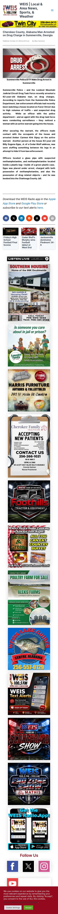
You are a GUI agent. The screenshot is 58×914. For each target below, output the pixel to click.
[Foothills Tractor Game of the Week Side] (29, 501)
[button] (6, 218)
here (40, 207)
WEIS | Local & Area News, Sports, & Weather (31, 10)
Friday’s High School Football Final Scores (10, 241)
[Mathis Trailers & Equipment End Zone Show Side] (29, 784)
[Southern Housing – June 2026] (29, 292)
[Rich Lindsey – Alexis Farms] (29, 597)
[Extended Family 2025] (29, 345)
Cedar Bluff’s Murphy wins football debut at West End (28, 242)
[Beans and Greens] (29, 546)
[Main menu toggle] (52, 10)
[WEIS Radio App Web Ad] (29, 829)
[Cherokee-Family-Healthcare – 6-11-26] (29, 446)
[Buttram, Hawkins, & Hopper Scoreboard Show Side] (29, 739)
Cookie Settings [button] (13, 907)
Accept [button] (28, 907)
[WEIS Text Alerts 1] (29, 693)
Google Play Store (32, 203)
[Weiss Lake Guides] (29, 648)
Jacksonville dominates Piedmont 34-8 (47, 241)
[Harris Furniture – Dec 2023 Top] (29, 390)
